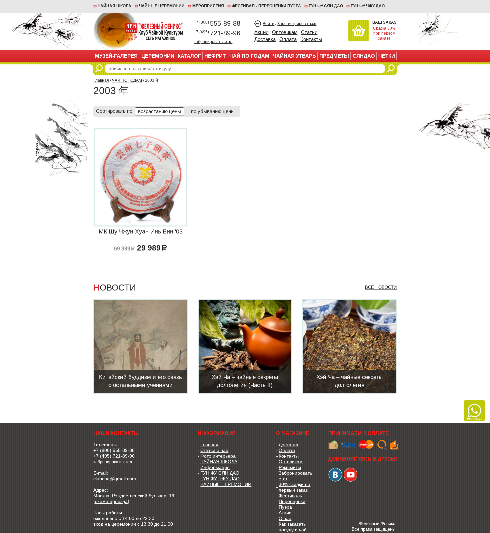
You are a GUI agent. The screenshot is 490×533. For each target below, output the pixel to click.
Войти (268, 23)
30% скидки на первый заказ (294, 487)
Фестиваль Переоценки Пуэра (292, 501)
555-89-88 (217, 23)
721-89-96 (217, 33)
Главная (101, 80)
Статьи (309, 32)
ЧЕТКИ (386, 56)
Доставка (265, 39)
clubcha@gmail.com (114, 478)
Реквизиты (290, 467)
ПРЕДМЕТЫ (334, 56)
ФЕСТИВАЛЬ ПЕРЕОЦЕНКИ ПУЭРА (266, 6)
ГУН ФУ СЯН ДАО (326, 6)
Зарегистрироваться (296, 23)
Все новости (381, 287)
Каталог (189, 56)
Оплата (288, 39)
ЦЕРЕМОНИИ (157, 56)
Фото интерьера (218, 456)
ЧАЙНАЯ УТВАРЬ (294, 56)
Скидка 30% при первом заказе (384, 33)
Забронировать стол (295, 475)
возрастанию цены (159, 111)
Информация (215, 467)
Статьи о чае (214, 450)
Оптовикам (284, 32)
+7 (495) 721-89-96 (114, 456)
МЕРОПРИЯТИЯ (208, 6)
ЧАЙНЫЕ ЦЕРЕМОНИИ (162, 6)
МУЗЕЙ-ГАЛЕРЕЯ (116, 56)
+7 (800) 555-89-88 (114, 450)
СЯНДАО (364, 56)
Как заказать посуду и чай (293, 526)
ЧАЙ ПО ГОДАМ (249, 56)
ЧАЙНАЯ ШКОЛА (218, 461)
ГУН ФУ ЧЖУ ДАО (368, 6)
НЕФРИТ (215, 56)
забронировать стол (213, 41)
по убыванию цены (213, 111)
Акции (261, 32)
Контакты (311, 39)
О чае (285, 518)
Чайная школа (114, 6)
